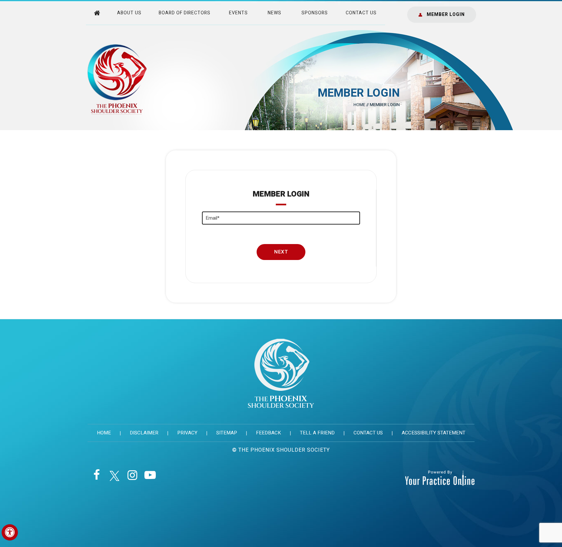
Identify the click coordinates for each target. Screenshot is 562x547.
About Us (129, 12)
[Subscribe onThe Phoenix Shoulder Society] (150, 477)
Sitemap (226, 432)
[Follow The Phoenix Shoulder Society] (96, 477)
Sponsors (314, 12)
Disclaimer (144, 432)
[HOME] (98, 12)
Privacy (187, 432)
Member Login (446, 14)
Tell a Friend (317, 432)
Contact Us (361, 12)
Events (238, 12)
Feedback (268, 432)
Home (359, 105)
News (274, 12)
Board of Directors (184, 12)
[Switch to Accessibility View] (10, 532)
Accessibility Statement (433, 432)
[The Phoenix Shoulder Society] (117, 79)
